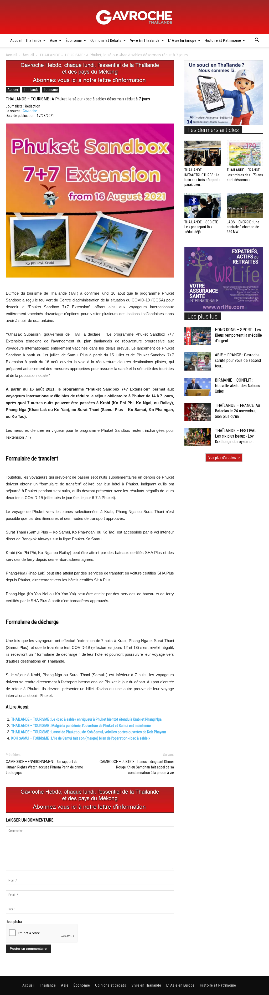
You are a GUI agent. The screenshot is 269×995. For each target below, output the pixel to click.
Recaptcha (14, 922)
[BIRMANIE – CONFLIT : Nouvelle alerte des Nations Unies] (197, 387)
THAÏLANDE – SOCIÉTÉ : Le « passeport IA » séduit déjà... (202, 227)
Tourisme (51, 90)
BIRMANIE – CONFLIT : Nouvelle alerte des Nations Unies (237, 386)
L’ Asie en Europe (182, 40)
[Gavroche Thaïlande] (134, 17)
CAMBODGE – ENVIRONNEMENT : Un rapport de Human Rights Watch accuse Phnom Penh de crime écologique (44, 767)
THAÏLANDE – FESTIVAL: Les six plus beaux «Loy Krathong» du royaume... (236, 436)
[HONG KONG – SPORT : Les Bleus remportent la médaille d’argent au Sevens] (197, 336)
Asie (53, 40)
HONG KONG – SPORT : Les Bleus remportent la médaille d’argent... (238, 335)
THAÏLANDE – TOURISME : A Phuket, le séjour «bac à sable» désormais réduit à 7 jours (78, 98)
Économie (74, 40)
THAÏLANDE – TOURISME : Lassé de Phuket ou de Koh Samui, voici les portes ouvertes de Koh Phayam (88, 732)
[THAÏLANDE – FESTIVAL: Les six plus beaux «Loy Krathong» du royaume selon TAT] (197, 437)
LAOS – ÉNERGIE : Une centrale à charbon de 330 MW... (243, 227)
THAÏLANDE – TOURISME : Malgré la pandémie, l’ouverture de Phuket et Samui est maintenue (81, 725)
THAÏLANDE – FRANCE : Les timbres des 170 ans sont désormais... (245, 175)
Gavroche (30, 111)
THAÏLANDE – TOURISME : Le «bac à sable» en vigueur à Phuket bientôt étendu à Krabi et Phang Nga (86, 719)
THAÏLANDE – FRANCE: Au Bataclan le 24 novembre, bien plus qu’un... (237, 411)
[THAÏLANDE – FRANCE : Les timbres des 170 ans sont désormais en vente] (245, 153)
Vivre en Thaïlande (145, 40)
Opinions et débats (106, 40)
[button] (257, 41)
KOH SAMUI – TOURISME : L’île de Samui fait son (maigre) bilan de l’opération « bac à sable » (80, 738)
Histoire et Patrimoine (223, 40)
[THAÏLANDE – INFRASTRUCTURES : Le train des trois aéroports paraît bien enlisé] (202, 153)
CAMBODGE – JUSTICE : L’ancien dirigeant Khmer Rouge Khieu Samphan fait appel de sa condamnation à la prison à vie (137, 767)
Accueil (16, 40)
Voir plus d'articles (222, 457)
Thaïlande (33, 40)
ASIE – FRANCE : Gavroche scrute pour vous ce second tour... (238, 360)
